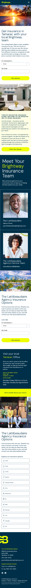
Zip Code (4, 68)
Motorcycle (8, 493)
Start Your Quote (16, 149)
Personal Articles (9, 482)
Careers (4, 580)
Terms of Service (13, 583)
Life (6, 515)
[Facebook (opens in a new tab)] (2, 573)
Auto (6, 488)
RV (6, 499)
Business (7, 510)
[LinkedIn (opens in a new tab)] (5, 573)
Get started (15, 78)
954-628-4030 (6, 558)
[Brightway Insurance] (6, 2)
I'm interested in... (7, 61)
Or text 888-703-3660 (9, 569)
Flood (6, 466)
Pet (6, 526)
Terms (9, 580)
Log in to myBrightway (8, 566)
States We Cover (22, 580)
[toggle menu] (28, 2)
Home (6, 460)
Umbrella (7, 521)
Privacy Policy (5, 583)
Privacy (14, 580)
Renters (7, 477)
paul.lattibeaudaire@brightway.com (14, 226)
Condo (6, 471)
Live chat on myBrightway (11, 266)
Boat (6, 504)
